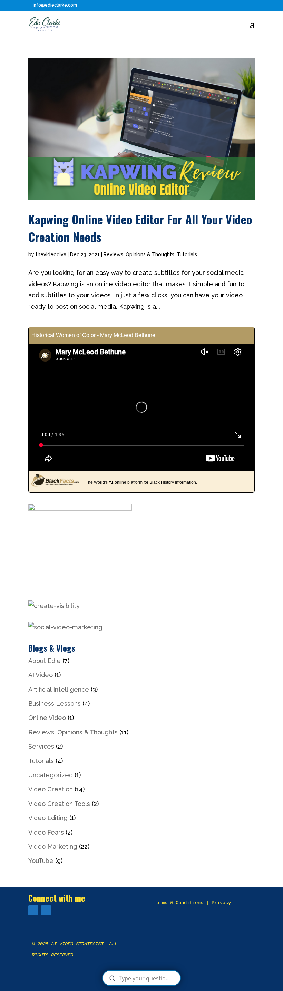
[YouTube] (33, 910)
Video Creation (50, 789)
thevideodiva (51, 254)
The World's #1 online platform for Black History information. (141, 482)
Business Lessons (54, 703)
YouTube (40, 860)
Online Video (47, 717)
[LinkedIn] (46, 910)
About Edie (44, 660)
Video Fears (46, 832)
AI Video (40, 675)
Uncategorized (50, 775)
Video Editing (48, 817)
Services (41, 746)
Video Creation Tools (59, 803)
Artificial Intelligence (58, 689)
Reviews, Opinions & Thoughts (139, 254)
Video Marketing (52, 846)
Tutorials (187, 254)
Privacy (221, 902)
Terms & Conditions (178, 902)
